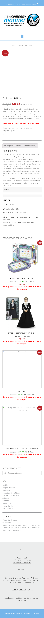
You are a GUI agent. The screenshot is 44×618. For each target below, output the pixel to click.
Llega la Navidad (9, 520)
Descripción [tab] (8, 146)
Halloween (6, 523)
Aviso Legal (22, 558)
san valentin (7, 509)
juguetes (12, 131)
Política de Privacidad (22, 560)
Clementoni (6, 135)
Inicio (13, 45)
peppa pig (6, 503)
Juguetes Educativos (25, 128)
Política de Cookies (22, 563)
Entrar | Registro (11, 4)
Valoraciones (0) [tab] (30, 146)
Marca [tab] (18, 146)
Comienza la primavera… (12, 530)
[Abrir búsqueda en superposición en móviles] (22, 473)
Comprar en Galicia (31, 613)
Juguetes (19, 45)
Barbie (5, 485)
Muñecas (5, 498)
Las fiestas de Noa (10, 495)
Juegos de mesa (8, 488)
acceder (12, 222)
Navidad (5, 501)
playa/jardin (7, 506)
